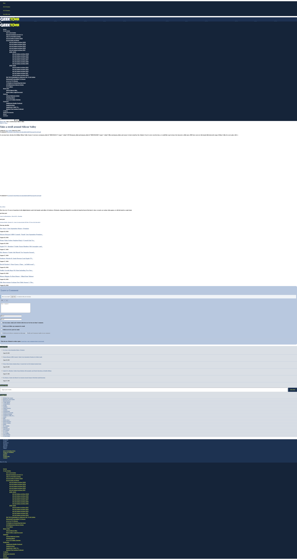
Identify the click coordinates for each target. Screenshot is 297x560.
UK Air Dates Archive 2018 (20, 58)
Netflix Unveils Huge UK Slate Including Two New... (16, 270)
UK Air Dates (6, 434)
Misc (4, 121)
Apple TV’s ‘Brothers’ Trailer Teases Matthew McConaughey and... (21, 246)
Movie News (6, 420)
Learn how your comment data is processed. (32, 341)
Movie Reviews (7, 421)
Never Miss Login (6, 14)
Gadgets (5, 406)
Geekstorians (10, 105)
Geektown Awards (8, 112)
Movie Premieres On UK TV (14, 35)
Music (4, 424)
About (5, 114)
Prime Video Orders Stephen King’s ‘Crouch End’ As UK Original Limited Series (22, 363)
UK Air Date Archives (12, 40)
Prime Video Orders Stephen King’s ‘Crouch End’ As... (17, 240)
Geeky (4, 417)
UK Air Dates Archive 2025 (17, 42)
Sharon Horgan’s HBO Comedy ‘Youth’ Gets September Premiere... (21, 234)
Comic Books (6, 402)
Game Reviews (7, 408)
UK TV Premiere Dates (9, 451)
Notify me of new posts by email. (11, 329)
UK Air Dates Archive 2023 (17, 46)
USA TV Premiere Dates (13, 37)
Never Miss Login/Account (14, 92)
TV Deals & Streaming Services (16, 83)
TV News (5, 431)
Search (17, 120)
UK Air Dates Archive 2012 (20, 71)
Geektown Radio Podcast (14, 103)
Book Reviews (7, 401)
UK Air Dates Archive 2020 (20, 54)
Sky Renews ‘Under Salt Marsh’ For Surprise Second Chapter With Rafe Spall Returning (24, 377)
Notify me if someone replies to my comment (38, 333)
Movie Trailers (7, 423)
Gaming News (10, 98)
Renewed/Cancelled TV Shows (15, 79)
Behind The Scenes (8, 398)
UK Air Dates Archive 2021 (17, 50)
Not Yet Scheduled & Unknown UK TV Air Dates (20, 77)
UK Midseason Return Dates (15, 85)
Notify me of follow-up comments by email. (14, 326)
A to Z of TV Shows (12, 81)
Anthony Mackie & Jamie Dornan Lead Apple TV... (16, 258)
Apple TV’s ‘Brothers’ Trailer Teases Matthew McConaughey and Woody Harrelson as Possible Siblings (27, 370)
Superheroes (6, 428)
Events (5, 405)
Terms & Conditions (8, 452)
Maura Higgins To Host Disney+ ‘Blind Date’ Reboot (16, 276)
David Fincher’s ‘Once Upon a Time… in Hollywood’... (17, 264)
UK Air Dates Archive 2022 (17, 48)
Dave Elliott (9, 130)
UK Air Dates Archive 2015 (20, 64)
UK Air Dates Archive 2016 (20, 62)
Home (4, 3)
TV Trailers (9, 87)
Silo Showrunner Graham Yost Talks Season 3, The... (17, 282)
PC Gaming (6, 426)
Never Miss (6, 88)
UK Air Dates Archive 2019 (20, 56)
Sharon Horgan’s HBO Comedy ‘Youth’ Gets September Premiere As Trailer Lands (22, 357)
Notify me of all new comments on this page (13, 333)
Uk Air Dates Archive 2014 (20, 67)
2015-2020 (12, 52)
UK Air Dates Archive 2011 (20, 73)
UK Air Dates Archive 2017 (20, 60)
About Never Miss (11, 90)
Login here (13, 296)
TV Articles (6, 430)
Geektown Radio (7, 414)
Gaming (5, 94)
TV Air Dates (6, 31)
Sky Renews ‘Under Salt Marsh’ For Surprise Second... (17, 252)
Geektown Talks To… (12, 107)
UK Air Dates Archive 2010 (20, 75)
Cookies (5, 453)
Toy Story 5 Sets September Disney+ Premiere (14, 228)
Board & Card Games (9, 399)
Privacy (5, 455)
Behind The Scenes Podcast (15, 109)
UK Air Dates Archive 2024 (17, 44)
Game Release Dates (12, 96)
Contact (5, 115)
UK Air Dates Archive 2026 (14, 38)
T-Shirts (5, 111)
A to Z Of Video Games (13, 100)
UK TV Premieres (6, 6)
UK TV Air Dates (11, 33)
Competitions (6, 403)
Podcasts (6, 101)
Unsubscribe (6, 456)
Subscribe (292, 389)
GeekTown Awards (8, 412)
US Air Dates (6, 436)
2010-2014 (12, 66)
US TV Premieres (6, 10)
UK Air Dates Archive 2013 (20, 69)
